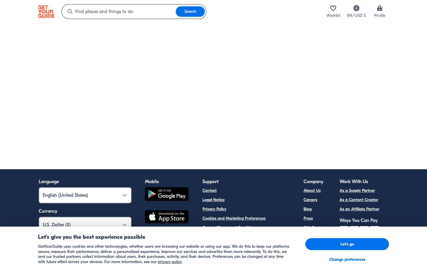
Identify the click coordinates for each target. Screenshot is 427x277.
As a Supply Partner (357, 190)
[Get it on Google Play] (167, 195)
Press (308, 218)
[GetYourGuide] (46, 11)
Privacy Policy (214, 209)
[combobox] (119, 11)
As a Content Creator (359, 199)
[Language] (356, 8)
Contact (209, 190)
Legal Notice (213, 199)
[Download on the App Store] (167, 217)
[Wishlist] (333, 8)
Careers (310, 199)
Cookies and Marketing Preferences (233, 218)
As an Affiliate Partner (359, 209)
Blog (308, 209)
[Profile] (379, 8)
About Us (312, 190)
